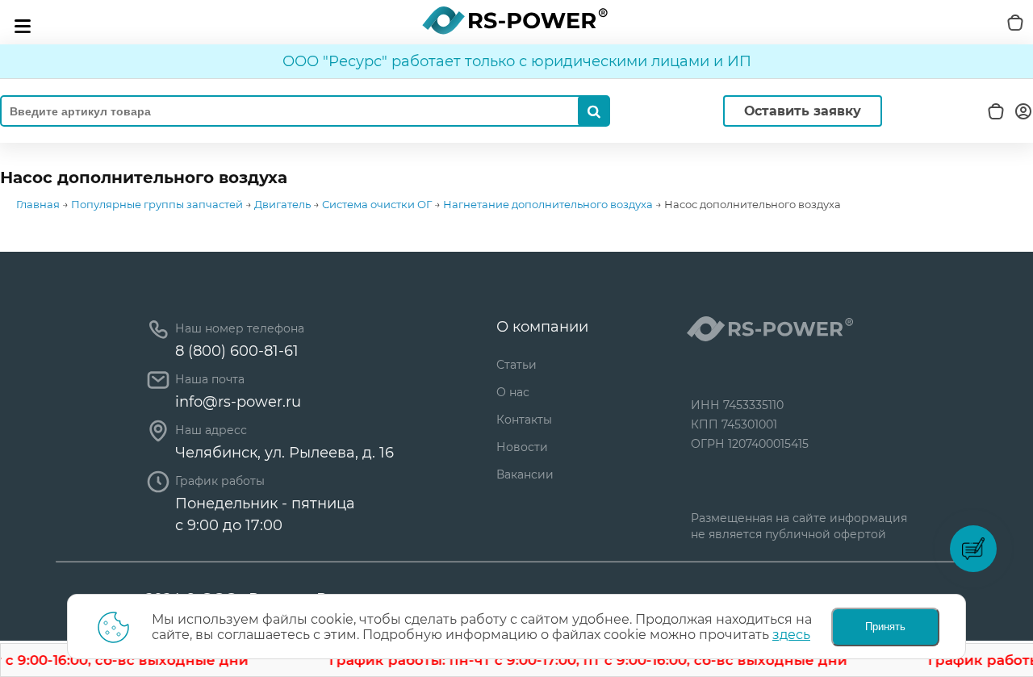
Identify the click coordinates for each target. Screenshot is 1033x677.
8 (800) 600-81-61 (237, 351)
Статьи (516, 364)
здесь (791, 634)
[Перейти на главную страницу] (515, 20)
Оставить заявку (802, 111)
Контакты (524, 419)
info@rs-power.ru (238, 402)
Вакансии (525, 474)
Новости (522, 447)
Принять (885, 627)
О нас (512, 392)
